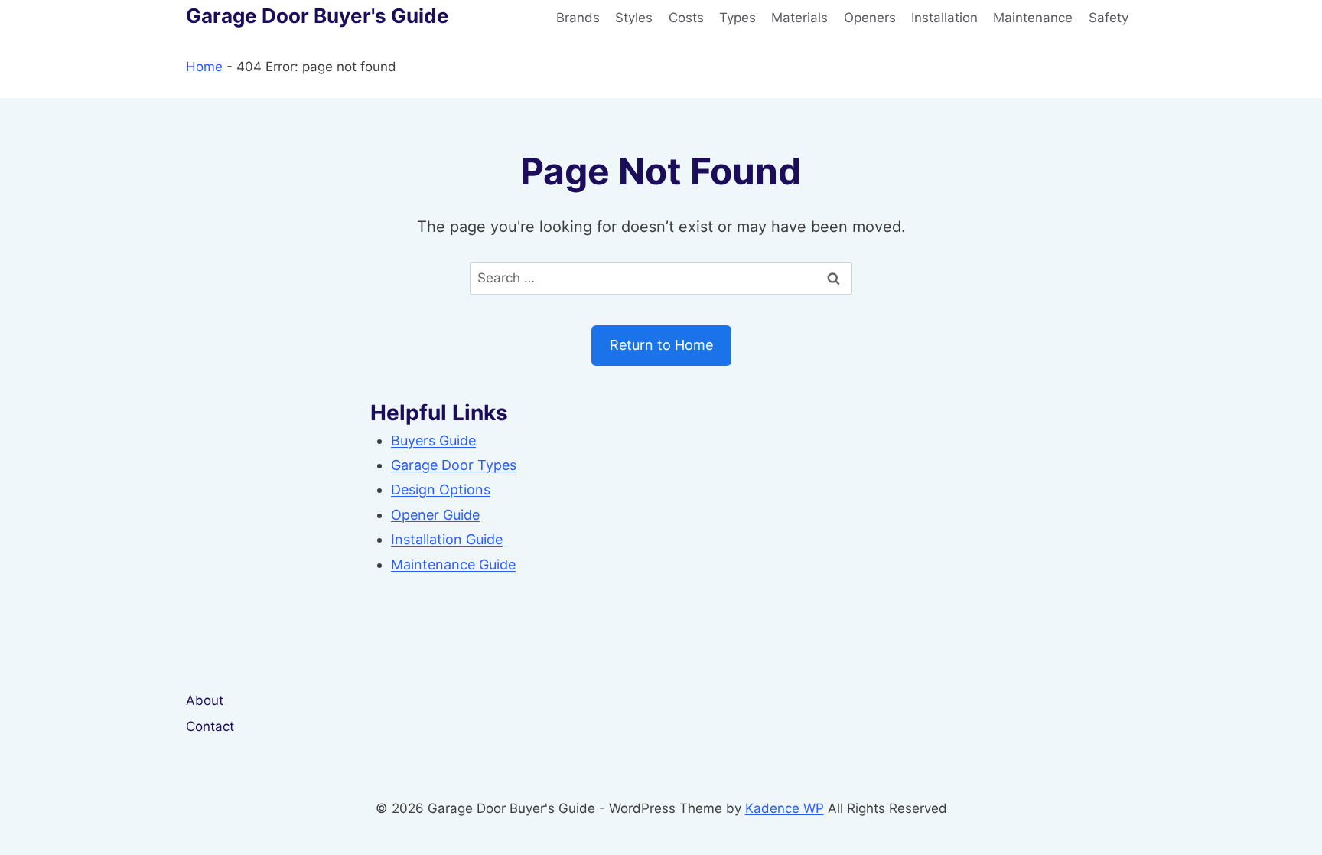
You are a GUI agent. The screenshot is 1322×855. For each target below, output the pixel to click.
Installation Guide (447, 539)
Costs (686, 17)
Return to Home (661, 345)
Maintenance (1033, 17)
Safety (1108, 17)
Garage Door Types (453, 465)
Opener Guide (435, 515)
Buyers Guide (433, 440)
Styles (634, 17)
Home (204, 66)
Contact (210, 726)
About (204, 700)
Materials (799, 17)
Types (737, 17)
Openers (870, 17)
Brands (578, 17)
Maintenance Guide (453, 564)
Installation (944, 17)
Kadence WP (784, 808)
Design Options (440, 489)
